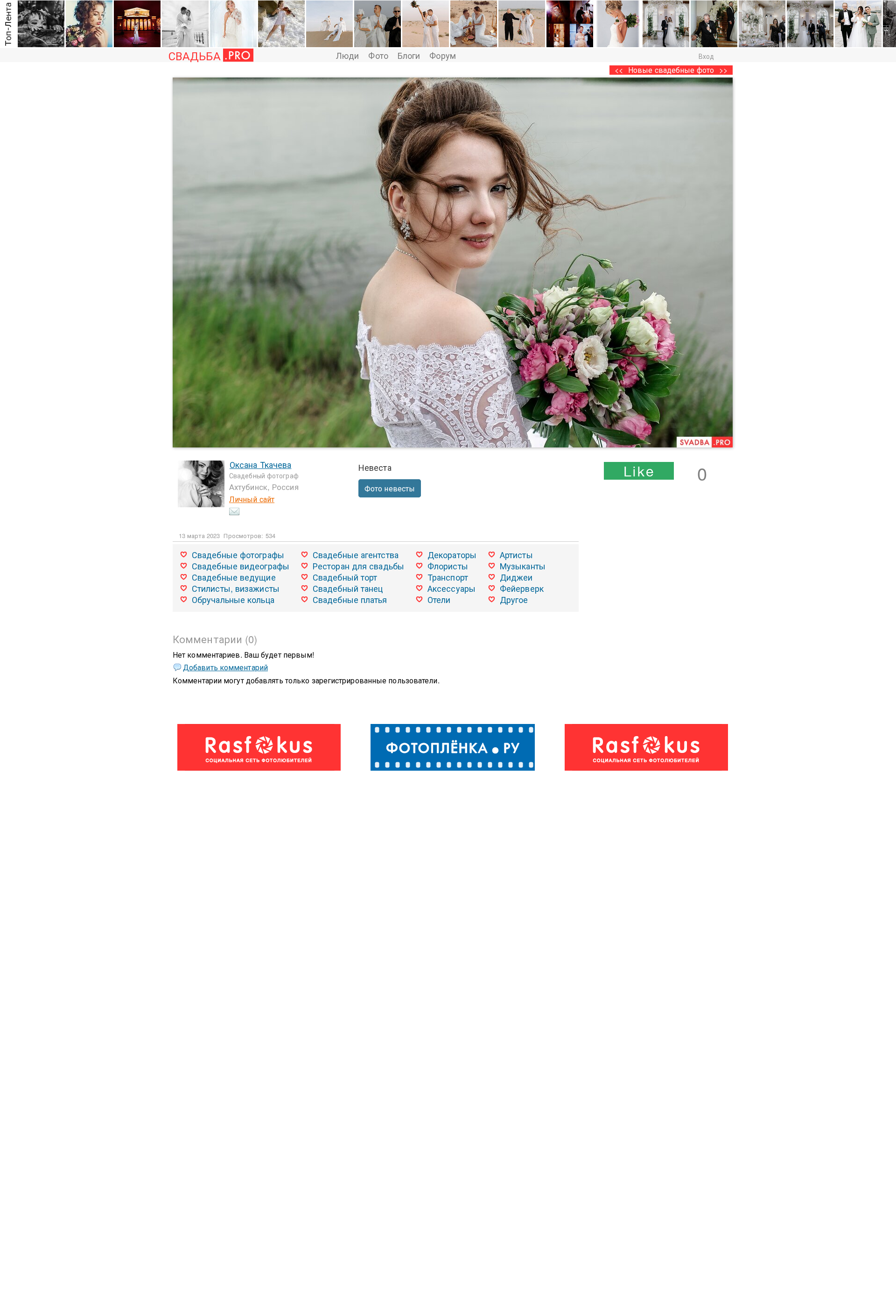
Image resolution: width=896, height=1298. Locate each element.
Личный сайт (251, 499)
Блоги (409, 55)
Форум (442, 55)
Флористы (447, 566)
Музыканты (523, 566)
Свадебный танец (348, 588)
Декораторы (451, 554)
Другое (514, 599)
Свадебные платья (350, 599)
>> (723, 69)
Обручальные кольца (233, 599)
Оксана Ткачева (260, 464)
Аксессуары (451, 588)
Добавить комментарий (225, 667)
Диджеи (516, 577)
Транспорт (447, 577)
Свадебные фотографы (238, 554)
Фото (378, 55)
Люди (347, 55)
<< (619, 69)
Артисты (516, 554)
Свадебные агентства (356, 554)
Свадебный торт (345, 577)
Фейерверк (522, 588)
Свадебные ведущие (234, 577)
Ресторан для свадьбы (358, 566)
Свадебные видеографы (240, 566)
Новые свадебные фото (671, 69)
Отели (439, 599)
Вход (706, 56)
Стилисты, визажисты (236, 588)
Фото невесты (389, 488)
